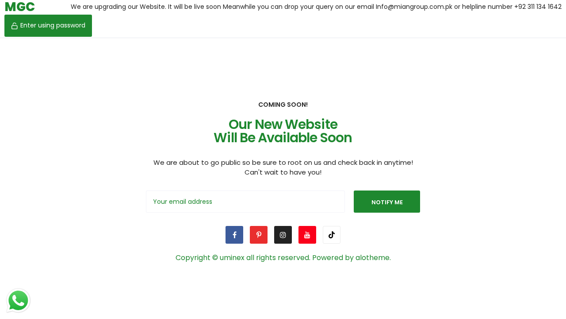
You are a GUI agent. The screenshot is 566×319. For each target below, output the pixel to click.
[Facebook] (234, 235)
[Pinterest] (259, 235)
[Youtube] (307, 235)
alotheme (373, 258)
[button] (48, 26)
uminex (232, 258)
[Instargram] (283, 235)
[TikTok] (331, 235)
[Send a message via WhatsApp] (18, 301)
